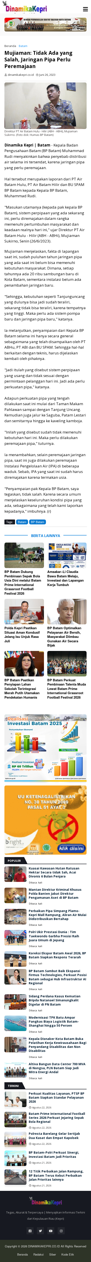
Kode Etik (67, 1254)
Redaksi (38, 1254)
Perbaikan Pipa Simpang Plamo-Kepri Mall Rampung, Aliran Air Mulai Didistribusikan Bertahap (57, 915)
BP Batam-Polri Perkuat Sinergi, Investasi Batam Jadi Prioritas (54, 1154)
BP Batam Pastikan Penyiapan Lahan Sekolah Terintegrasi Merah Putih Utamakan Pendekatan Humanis (22, 689)
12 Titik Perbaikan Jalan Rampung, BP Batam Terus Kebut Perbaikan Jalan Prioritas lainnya (56, 1175)
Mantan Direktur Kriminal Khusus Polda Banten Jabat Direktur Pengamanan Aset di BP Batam (55, 894)
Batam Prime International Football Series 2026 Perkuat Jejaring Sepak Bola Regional (57, 1118)
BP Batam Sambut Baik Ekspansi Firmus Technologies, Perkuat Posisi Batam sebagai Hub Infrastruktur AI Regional (58, 977)
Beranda (10, 46)
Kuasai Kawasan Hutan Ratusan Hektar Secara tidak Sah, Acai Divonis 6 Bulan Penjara (54, 872)
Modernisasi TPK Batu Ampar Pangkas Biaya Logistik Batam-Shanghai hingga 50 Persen (54, 1022)
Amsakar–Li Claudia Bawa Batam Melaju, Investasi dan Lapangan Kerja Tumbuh (65, 578)
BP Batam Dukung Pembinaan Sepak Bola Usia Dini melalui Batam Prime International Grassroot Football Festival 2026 (22, 583)
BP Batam (37, 522)
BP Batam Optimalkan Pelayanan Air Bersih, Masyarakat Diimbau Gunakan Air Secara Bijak (64, 637)
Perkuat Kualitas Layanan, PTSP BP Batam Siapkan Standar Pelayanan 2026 (56, 1098)
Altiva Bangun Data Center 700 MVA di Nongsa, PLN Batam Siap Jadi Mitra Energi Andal (57, 1068)
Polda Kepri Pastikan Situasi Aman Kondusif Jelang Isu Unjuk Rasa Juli (22, 634)
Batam (23, 46)
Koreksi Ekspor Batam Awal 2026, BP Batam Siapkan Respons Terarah (57, 955)
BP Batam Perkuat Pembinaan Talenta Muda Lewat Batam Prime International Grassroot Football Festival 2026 (66, 689)
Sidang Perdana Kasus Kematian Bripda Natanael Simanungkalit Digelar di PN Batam (54, 1000)
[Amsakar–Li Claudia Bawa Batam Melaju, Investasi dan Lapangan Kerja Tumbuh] (67, 555)
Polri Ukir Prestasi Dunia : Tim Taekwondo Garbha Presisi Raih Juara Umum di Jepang (54, 936)
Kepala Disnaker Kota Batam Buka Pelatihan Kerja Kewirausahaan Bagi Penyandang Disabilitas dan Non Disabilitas (57, 1045)
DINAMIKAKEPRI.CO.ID (44, 1246)
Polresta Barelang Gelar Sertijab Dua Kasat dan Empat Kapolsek (54, 1136)
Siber (52, 1254)
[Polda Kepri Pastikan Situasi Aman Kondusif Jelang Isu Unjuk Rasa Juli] (24, 611)
